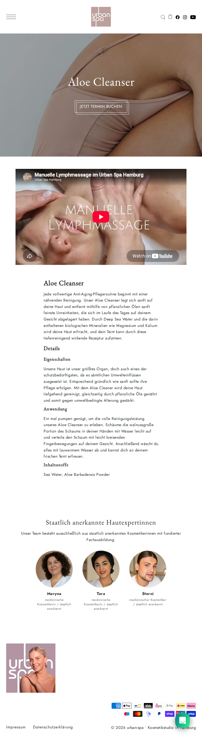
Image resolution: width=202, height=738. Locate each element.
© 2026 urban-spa (127, 727)
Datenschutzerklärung (53, 727)
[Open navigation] (12, 16)
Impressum (16, 727)
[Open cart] (170, 16)
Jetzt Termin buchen (101, 106)
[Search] (162, 16)
